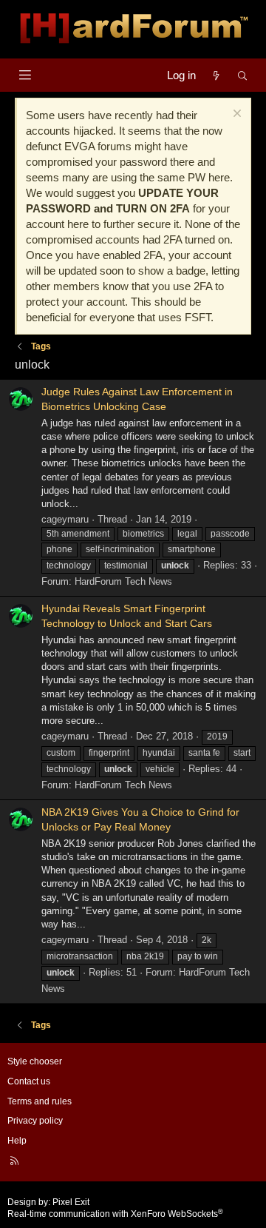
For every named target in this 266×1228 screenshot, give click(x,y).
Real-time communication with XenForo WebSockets (115, 1214)
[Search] (243, 75)
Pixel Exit (70, 1202)
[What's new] (216, 75)
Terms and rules (39, 1101)
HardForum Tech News (123, 581)
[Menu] (24, 75)
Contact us (28, 1081)
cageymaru (65, 519)
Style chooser (34, 1061)
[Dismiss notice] (235, 115)
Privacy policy (35, 1120)
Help (17, 1140)
